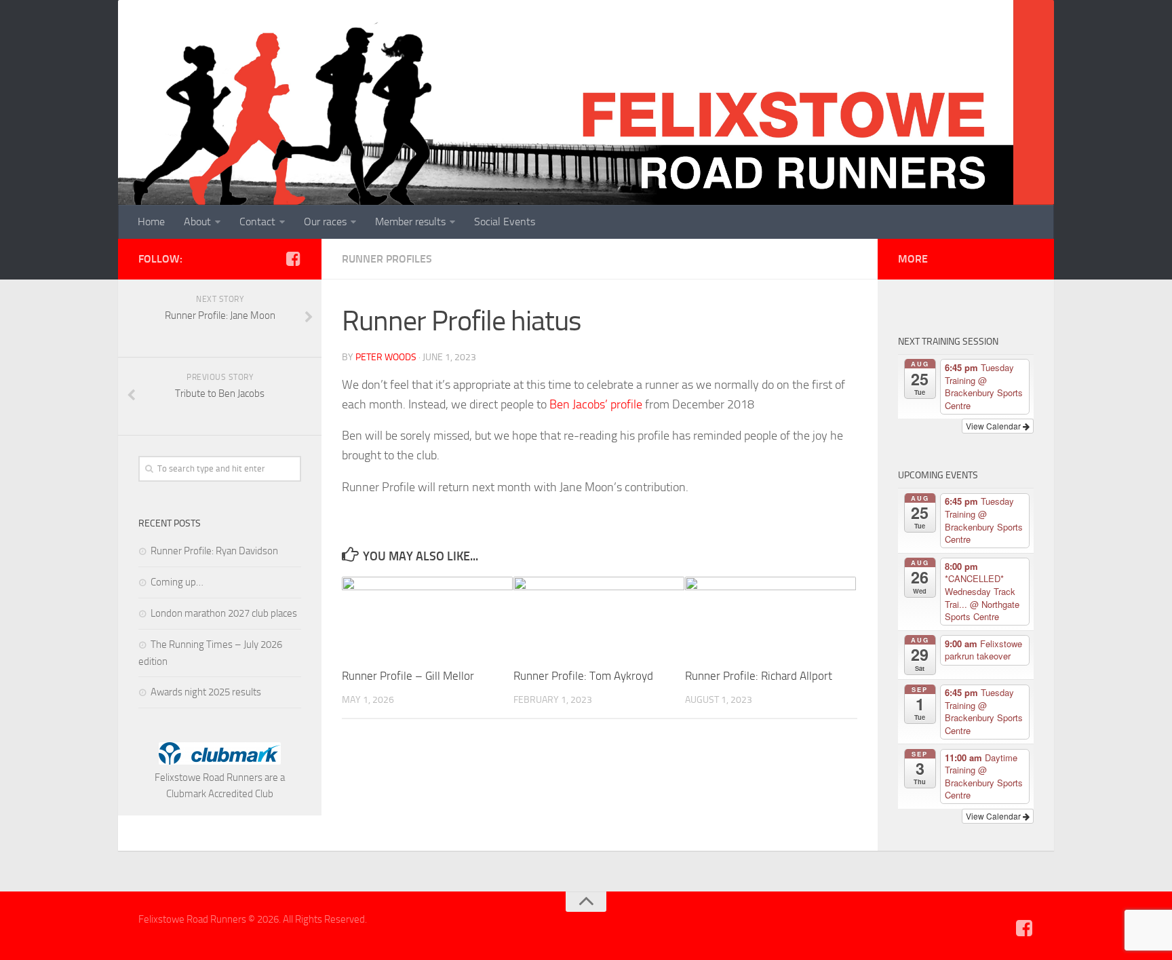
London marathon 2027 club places (224, 613)
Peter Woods (385, 357)
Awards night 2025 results (206, 692)
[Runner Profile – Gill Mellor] (427, 617)
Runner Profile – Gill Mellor (408, 676)
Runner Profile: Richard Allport (758, 676)
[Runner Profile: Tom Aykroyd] (598, 617)
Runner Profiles (387, 258)
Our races (325, 221)
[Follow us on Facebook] (293, 258)
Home (151, 221)
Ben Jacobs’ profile (595, 404)
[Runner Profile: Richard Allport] (770, 617)
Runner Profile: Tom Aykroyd (583, 676)
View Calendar (994, 425)
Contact (257, 221)
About (197, 221)
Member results (410, 221)
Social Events (504, 221)
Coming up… (177, 582)
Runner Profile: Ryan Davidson (214, 551)
